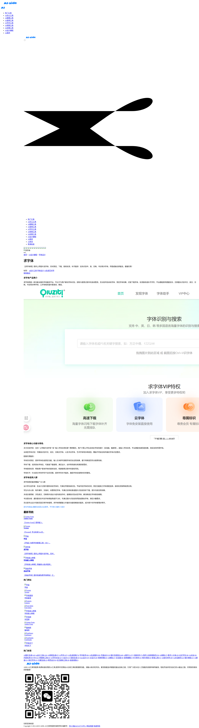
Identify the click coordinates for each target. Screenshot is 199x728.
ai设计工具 (33, 271)
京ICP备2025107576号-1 (77, 726)
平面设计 (105, 655)
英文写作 (33, 660)
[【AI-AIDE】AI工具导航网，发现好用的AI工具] (31, 38)
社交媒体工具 (63, 660)
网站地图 (90, 726)
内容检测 (28, 658)
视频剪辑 (102, 658)
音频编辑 (128, 658)
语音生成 (75, 658)
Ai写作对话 (56, 658)
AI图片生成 (30, 655)
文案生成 (42, 660)
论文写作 (184, 655)
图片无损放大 (117, 655)
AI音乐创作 (167, 658)
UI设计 (66, 658)
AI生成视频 (73, 655)
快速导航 (97, 726)
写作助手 (84, 655)
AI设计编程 (33, 255)
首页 (25, 255)
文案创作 (138, 655)
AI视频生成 (53, 655)
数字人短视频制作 (151, 655)
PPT (36, 658)
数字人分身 (173, 655)
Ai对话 (193, 655)
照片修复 (147, 658)
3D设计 (93, 658)
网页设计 (52, 660)
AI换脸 (111, 658)
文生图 (120, 658)
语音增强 (74, 660)
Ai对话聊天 (178, 658)
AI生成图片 (94, 655)
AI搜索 (163, 655)
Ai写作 (63, 655)
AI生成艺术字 (49, 271)
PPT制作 (137, 658)
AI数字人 (128, 655)
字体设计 (42, 255)
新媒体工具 (44, 658)
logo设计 (84, 658)
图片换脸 (189, 658)
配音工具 (156, 658)
